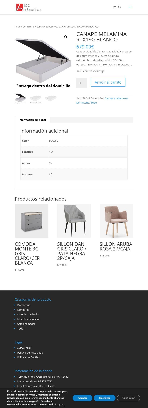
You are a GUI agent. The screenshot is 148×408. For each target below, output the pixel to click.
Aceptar (82, 398)
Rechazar (104, 398)
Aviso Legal (24, 348)
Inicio (18, 26)
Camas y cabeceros (46, 26)
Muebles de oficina (28, 319)
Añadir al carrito (108, 82)
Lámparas (23, 309)
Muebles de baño (27, 314)
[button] (66, 37)
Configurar (128, 398)
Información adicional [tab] (32, 120)
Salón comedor (26, 324)
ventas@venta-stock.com (40, 386)
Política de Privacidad (30, 352)
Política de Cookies (28, 357)
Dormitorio (28, 26)
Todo (94, 102)
